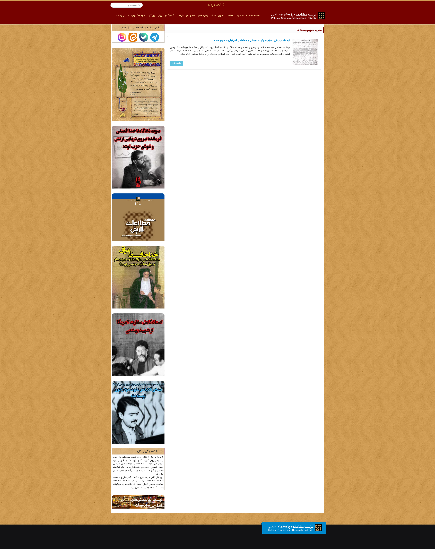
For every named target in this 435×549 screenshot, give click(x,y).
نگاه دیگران (170, 15)
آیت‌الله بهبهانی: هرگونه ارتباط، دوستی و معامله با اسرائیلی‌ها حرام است (252, 40)
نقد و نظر (190, 15)
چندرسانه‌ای (202, 15)
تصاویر (221, 15)
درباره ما (121, 15)
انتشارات (239, 15)
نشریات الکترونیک (137, 15)
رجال (160, 15)
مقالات (230, 15)
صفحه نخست (252, 15)
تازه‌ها (181, 15)
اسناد (213, 15)
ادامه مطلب (176, 63)
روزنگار (152, 15)
